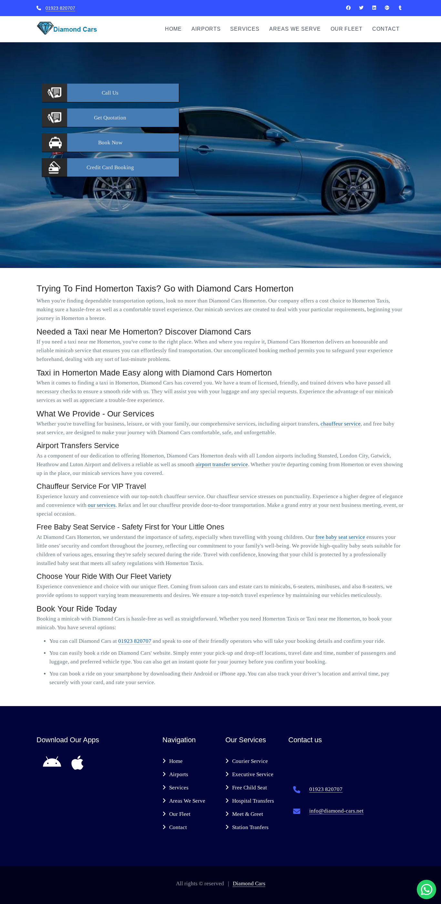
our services (102, 505)
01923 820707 (60, 8)
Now (110, 142)
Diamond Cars (249, 883)
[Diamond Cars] (348, 7)
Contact (386, 29)
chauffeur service (341, 424)
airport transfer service (222, 464)
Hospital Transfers (253, 801)
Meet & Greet (247, 814)
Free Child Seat (249, 788)
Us (110, 93)
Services (245, 29)
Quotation (110, 118)
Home (173, 29)
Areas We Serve (295, 29)
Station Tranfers (250, 827)
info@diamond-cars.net (336, 811)
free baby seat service (340, 537)
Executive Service (252, 774)
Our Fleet (347, 29)
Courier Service (250, 761)
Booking (110, 167)
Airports (206, 29)
